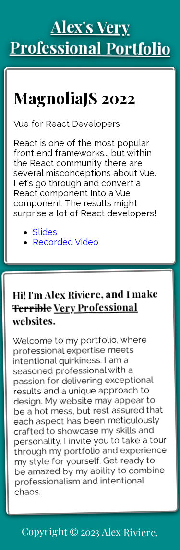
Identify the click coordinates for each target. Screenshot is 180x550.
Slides (45, 232)
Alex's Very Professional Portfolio (90, 36)
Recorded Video (65, 242)
